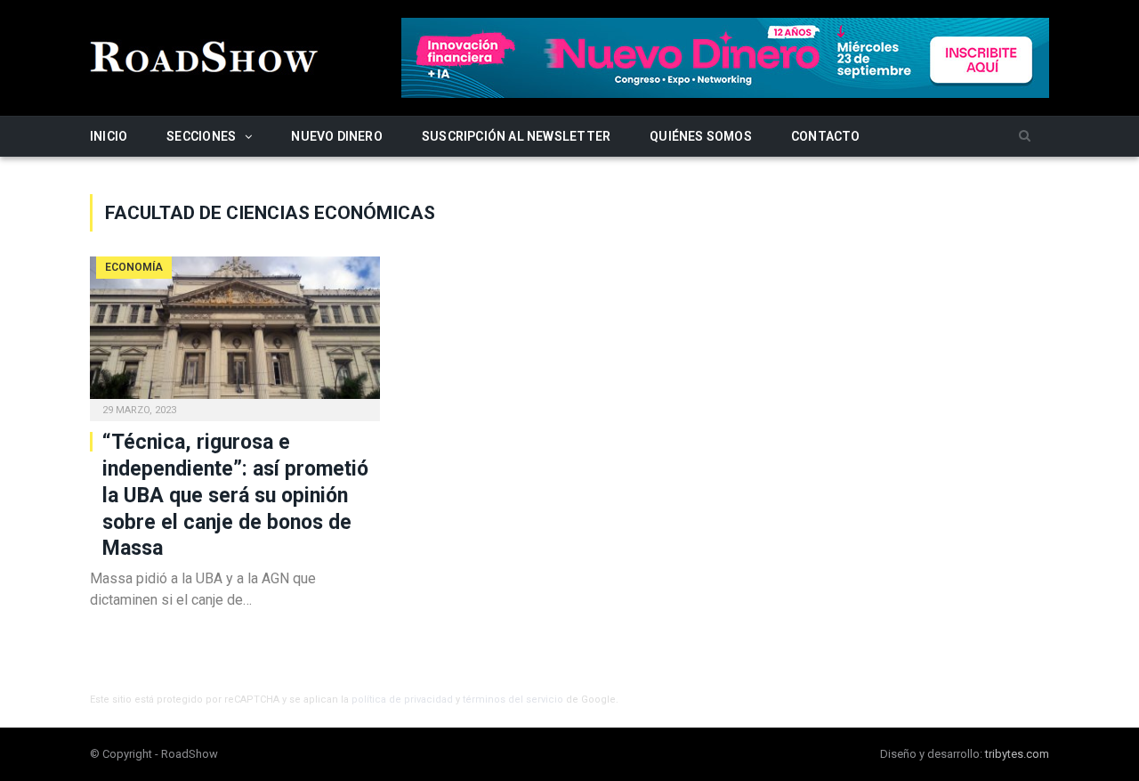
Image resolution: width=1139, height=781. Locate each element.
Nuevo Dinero (337, 136)
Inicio (108, 136)
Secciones (201, 136)
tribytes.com (1017, 754)
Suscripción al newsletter (516, 136)
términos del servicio (513, 699)
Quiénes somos (701, 136)
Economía (134, 267)
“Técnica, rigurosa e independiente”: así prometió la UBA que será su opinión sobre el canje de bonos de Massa (235, 495)
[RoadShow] (204, 55)
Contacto (825, 136)
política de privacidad (402, 699)
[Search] (1024, 137)
